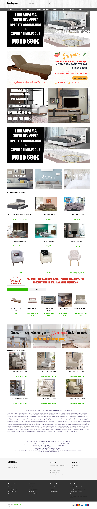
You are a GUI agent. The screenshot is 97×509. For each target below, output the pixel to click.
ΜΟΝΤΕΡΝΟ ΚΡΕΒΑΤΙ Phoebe (64, 308)
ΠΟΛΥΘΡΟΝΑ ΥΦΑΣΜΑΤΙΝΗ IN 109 (77, 268)
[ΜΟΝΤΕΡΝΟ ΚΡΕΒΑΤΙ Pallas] (81, 300)
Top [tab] (37, 289)
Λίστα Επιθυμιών (12, 491)
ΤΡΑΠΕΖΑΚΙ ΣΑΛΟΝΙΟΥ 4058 (20, 241)
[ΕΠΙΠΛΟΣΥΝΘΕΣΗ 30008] (77, 231)
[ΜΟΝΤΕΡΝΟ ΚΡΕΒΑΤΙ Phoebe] (65, 300)
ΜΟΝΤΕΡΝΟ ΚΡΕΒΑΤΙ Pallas (80, 308)
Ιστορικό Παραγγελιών (13, 489)
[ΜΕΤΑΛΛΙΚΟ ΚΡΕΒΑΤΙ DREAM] (48, 231)
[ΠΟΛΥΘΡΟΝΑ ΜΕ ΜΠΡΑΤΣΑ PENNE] (48, 388)
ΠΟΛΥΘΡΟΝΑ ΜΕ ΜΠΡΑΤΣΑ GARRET (20, 371)
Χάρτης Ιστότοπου (54, 491)
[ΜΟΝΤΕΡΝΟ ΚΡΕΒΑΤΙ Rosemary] (48, 300)
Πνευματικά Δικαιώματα (34, 493)
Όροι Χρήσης (32, 491)
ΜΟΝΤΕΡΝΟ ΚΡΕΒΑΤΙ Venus (32, 308)
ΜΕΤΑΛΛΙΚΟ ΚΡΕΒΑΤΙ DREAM (48, 241)
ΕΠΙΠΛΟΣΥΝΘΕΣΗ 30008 (76, 241)
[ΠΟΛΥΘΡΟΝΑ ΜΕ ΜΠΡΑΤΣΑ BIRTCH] (20, 388)
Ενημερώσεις (11, 493)
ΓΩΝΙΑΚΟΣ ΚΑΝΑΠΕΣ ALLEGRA (77, 214)
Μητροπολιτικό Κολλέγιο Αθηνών (23, 426)
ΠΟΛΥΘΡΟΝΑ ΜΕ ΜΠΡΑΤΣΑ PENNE (48, 398)
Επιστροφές (52, 489)
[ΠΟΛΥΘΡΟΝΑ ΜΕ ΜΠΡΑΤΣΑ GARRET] (20, 361)
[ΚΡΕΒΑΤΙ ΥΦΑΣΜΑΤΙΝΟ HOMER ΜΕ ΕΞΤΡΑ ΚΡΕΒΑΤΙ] (20, 204)
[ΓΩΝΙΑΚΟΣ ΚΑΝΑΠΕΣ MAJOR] (48, 204)
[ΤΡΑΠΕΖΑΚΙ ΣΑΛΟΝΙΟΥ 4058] (20, 231)
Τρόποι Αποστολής (33, 489)
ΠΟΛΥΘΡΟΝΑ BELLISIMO (20, 268)
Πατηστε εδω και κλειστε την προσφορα (75, 30)
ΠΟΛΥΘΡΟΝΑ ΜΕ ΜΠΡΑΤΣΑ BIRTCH (20, 398)
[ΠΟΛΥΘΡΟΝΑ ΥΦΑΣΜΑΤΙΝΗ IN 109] (77, 258)
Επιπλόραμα (31, 486)
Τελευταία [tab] (17, 289)
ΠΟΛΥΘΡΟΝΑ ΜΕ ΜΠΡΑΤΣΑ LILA (48, 371)
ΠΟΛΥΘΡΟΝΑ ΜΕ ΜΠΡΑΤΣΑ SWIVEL (77, 398)
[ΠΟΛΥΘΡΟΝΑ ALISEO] (48, 258)
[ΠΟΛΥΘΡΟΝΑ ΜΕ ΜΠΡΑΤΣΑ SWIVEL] (77, 388)
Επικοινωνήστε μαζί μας (55, 486)
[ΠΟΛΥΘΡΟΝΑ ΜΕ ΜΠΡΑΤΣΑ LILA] (48, 361)
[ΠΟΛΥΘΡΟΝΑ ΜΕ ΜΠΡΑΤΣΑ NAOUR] (77, 361)
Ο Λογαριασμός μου (12, 486)
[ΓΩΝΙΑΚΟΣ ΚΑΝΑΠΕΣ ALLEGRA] (77, 204)
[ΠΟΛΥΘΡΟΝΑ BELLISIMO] (20, 258)
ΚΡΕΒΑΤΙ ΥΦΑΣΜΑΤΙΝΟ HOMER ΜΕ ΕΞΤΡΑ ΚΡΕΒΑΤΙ (20, 214)
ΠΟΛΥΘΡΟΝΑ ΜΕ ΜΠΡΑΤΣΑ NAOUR (77, 371)
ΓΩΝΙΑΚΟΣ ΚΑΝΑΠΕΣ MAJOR (48, 214)
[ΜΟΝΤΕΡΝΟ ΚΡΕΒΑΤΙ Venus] (32, 300)
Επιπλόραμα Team (18, 504)
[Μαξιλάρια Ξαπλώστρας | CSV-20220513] (16, 300)
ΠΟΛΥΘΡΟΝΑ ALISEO (48, 268)
